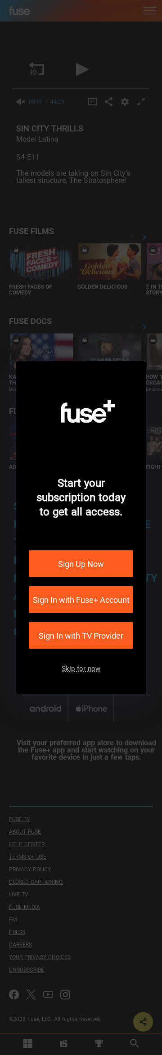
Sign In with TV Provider (81, 635)
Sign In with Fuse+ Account (81, 599)
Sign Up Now (81, 563)
